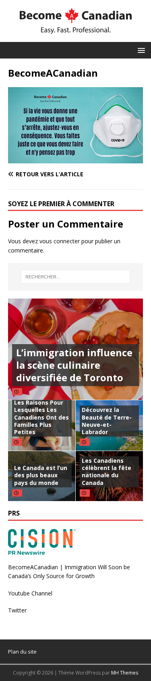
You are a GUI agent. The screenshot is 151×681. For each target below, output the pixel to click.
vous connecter (59, 241)
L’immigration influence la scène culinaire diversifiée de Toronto (74, 365)
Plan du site (22, 651)
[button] (140, 50)
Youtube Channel (30, 593)
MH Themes (124, 672)
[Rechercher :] (76, 277)
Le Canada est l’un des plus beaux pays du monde (40, 475)
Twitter (17, 610)
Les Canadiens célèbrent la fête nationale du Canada (106, 472)
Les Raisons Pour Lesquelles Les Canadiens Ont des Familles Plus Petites (41, 417)
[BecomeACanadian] (75, 158)
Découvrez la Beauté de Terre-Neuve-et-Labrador (107, 421)
